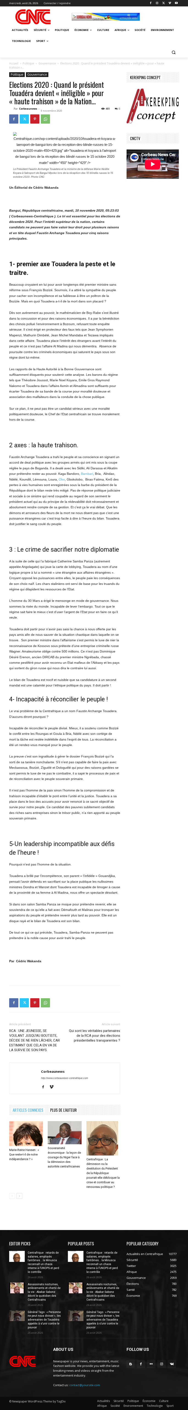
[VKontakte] (172, 1364)
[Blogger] (131, 1364)
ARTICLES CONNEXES (28, 1110)
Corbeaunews (28, 108)
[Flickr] (151, 1364)
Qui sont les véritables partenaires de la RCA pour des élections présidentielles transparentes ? (94, 1035)
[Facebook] (150, 3)
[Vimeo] (169, 3)
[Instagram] (157, 3)
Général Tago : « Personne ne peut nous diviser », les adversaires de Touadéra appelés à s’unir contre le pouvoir (44, 1319)
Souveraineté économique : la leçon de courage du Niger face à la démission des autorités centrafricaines (64, 1157)
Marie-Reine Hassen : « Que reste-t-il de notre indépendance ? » (24, 1154)
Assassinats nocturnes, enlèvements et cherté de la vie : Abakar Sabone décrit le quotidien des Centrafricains (44, 1292)
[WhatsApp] (45, 119)
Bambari (87, 474)
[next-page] (19, 1196)
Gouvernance (47, 63)
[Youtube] (176, 3)
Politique (28, 63)
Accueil (13, 63)
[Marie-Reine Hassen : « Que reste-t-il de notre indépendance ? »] (26, 1133)
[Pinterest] (34, 119)
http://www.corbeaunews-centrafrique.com (64, 1078)
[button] (173, 52)
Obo (62, 479)
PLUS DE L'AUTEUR (63, 1110)
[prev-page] (12, 1196)
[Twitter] (163, 3)
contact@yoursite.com (84, 1385)
